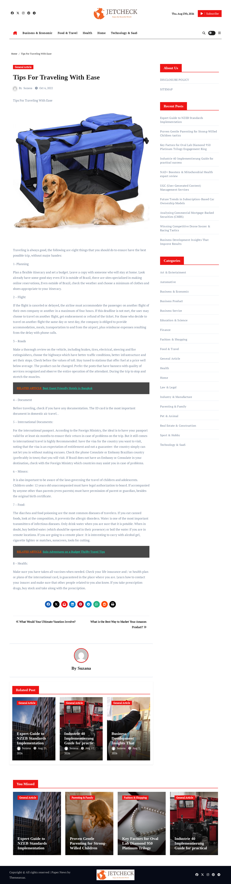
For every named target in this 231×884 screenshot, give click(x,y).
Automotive (168, 282)
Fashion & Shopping (173, 339)
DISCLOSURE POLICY (174, 80)
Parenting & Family (173, 406)
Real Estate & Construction (178, 426)
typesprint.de (168, 500)
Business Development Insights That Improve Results (126, 740)
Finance (165, 330)
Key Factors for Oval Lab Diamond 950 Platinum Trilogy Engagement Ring (185, 147)
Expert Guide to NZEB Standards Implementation (31, 738)
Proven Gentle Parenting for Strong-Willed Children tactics (88, 845)
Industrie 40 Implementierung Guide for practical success (80, 740)
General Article (23, 67)
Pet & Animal (169, 416)
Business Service (171, 311)
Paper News (59, 872)
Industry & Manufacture (176, 397)
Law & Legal (168, 387)
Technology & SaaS (124, 33)
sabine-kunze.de (170, 490)
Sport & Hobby (170, 435)
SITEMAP (166, 89)
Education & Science (174, 320)
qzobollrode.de (169, 469)
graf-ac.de (166, 516)
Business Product (171, 301)
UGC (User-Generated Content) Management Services (180, 188)
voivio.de (166, 521)
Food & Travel (68, 33)
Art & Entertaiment (173, 272)
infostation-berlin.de (173, 485)
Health (87, 33)
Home (101, 33)
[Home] (15, 33)
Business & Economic (37, 33)
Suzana (27, 88)
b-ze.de (165, 505)
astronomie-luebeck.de (175, 510)
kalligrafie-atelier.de (173, 495)
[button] (219, 32)
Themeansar (17, 877)
